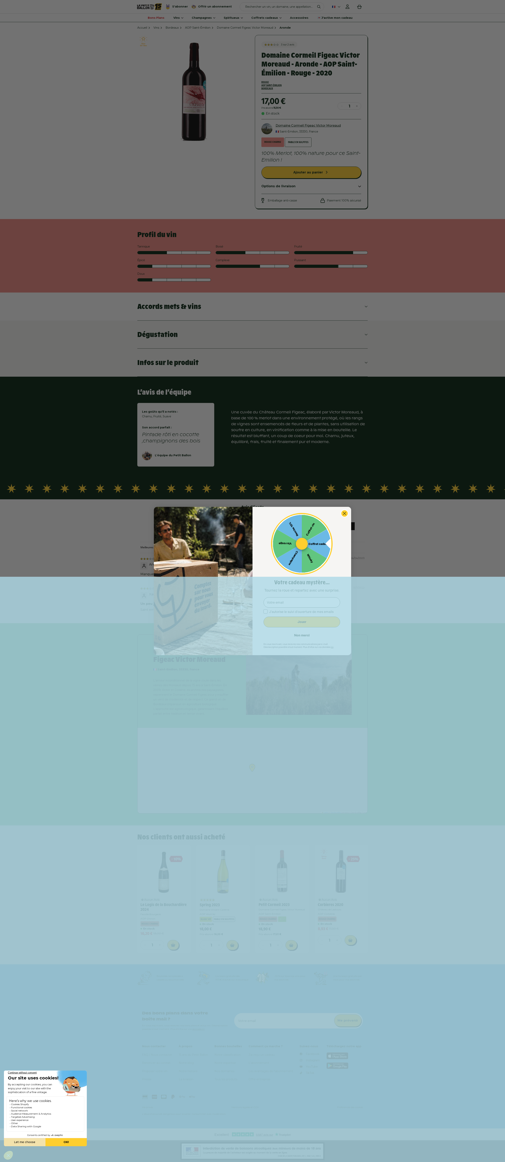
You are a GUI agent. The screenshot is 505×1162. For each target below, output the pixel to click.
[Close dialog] (344, 513)
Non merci (302, 635)
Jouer (301, 622)
